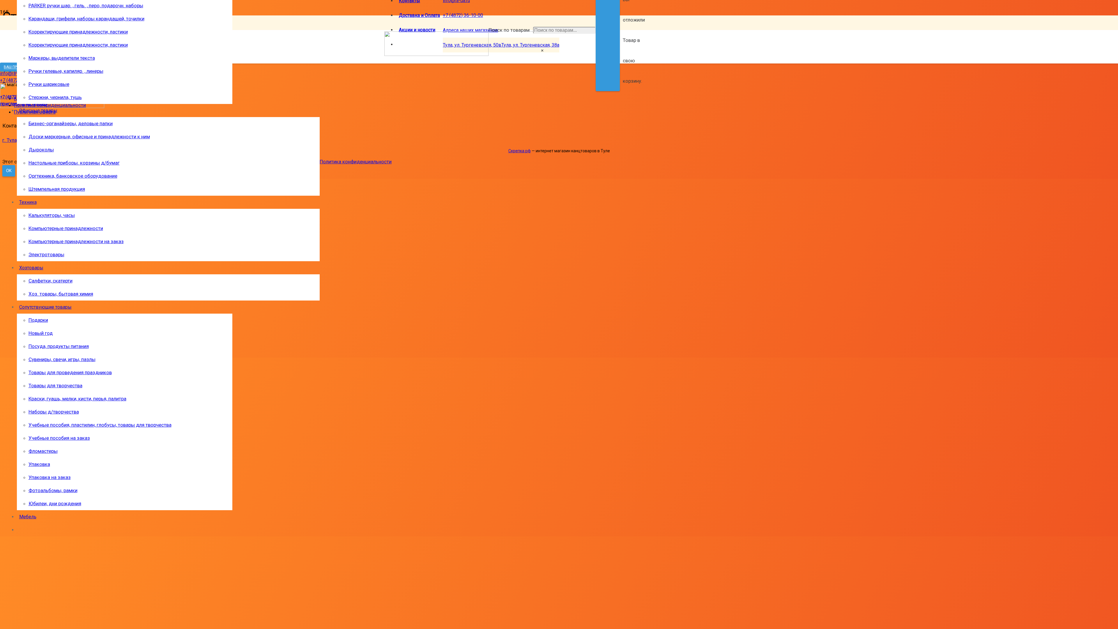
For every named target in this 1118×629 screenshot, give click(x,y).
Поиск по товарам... (511, 30)
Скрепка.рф (519, 151)
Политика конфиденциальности (356, 162)
